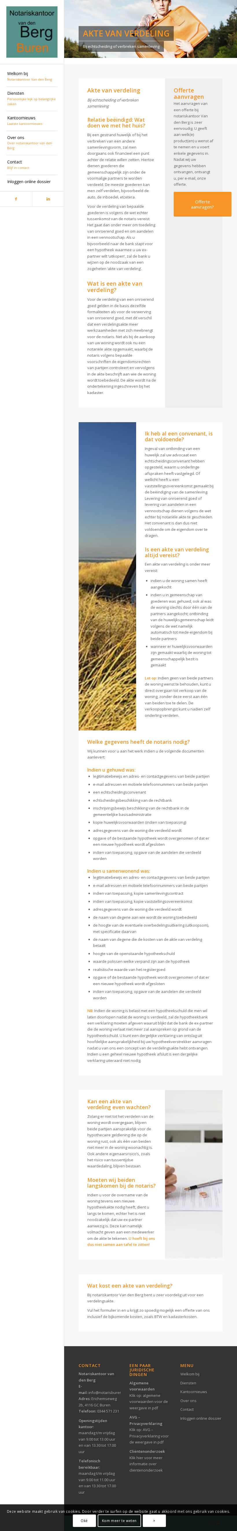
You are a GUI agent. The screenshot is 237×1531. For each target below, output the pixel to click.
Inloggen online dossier (200, 1418)
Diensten (188, 1383)
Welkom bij (189, 1374)
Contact (187, 1409)
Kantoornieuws (193, 1391)
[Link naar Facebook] (16, 199)
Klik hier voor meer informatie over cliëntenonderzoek (146, 1464)
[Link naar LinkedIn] (48, 199)
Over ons (188, 1400)
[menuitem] (32, 77)
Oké (84, 1520)
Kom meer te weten (119, 1520)
